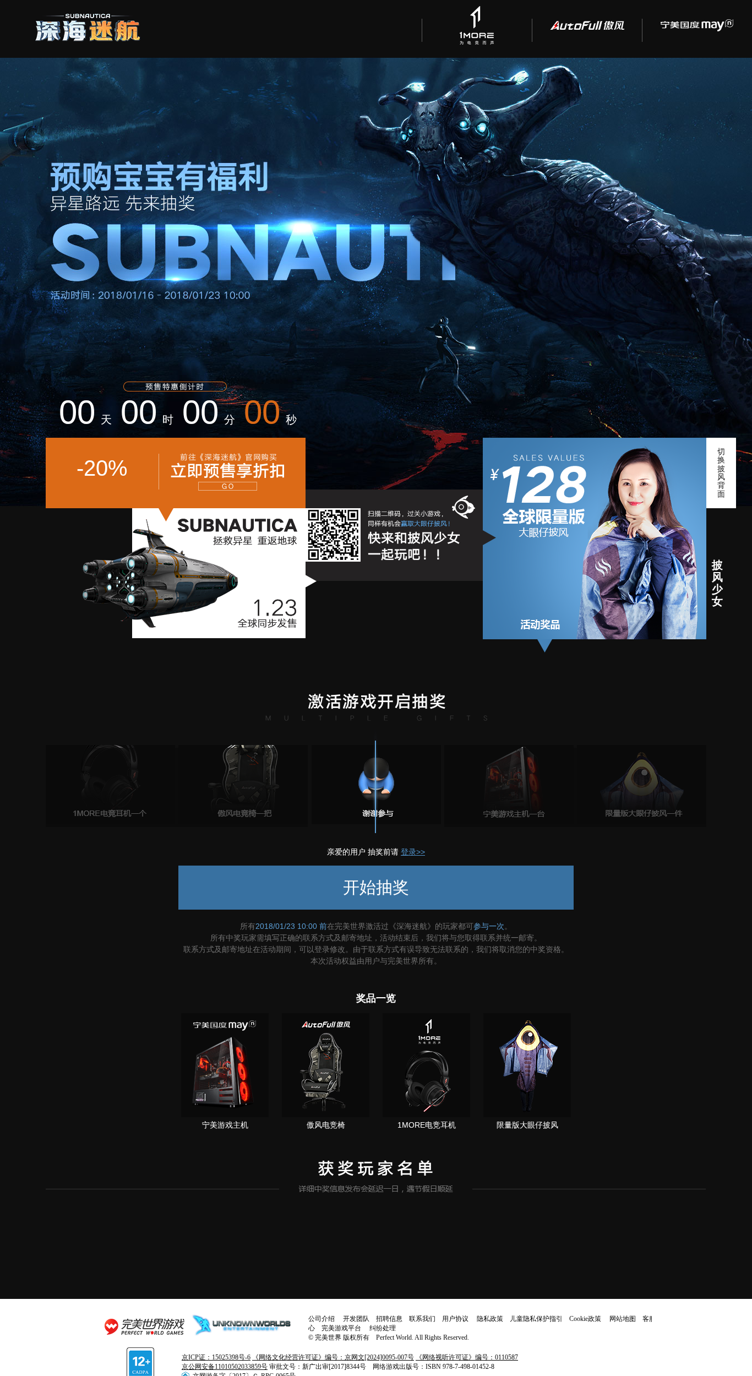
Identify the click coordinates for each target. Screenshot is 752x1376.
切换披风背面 (721, 472)
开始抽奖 (376, 887)
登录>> (413, 851)
